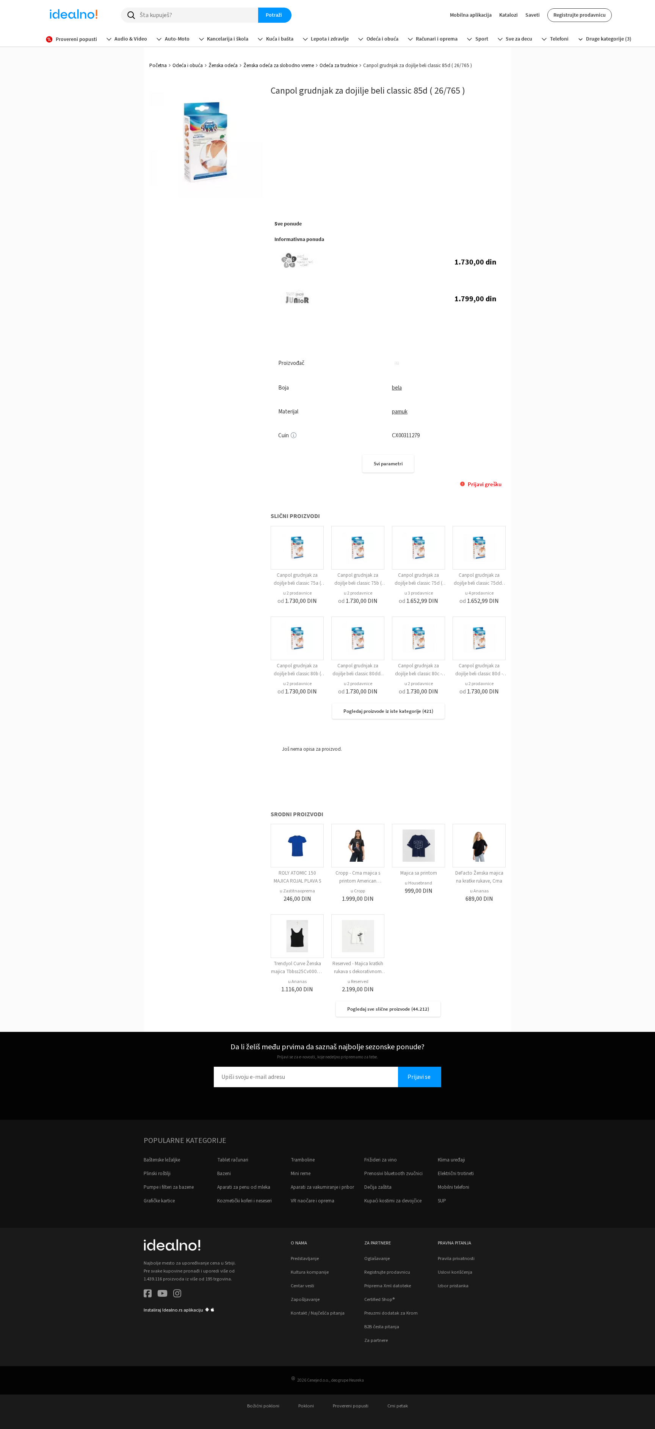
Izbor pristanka (453, 1285)
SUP (442, 1200)
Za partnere (376, 1340)
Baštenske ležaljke (162, 1160)
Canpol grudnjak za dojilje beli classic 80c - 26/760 (418, 673)
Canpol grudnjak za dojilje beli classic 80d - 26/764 (479, 673)
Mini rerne (300, 1173)
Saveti (532, 14)
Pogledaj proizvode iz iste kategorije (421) (388, 711)
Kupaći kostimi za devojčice (393, 1200)
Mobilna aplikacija (471, 14)
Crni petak (397, 1405)
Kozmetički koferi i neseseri (244, 1200)
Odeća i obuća (187, 65)
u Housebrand (418, 883)
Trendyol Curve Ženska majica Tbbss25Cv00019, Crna (297, 971)
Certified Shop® (379, 1299)
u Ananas (479, 891)
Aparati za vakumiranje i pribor (322, 1187)
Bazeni (224, 1173)
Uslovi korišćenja (455, 1272)
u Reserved (358, 981)
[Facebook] (148, 1295)
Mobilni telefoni (453, 1187)
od (297, 601)
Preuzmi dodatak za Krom (391, 1313)
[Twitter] (162, 1295)
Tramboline (303, 1160)
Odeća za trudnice (338, 65)
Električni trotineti (456, 1173)
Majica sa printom (418, 873)
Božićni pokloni (263, 1405)
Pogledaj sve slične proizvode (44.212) (388, 1009)
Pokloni (306, 1405)
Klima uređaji (451, 1160)
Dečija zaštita (378, 1187)
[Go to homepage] (73, 15)
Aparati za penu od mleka (243, 1187)
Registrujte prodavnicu (579, 14)
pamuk (399, 412)
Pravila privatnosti (456, 1258)
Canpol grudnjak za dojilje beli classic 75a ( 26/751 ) (297, 583)
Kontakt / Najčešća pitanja (318, 1313)
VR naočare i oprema (312, 1200)
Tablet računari (232, 1160)
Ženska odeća (223, 65)
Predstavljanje (305, 1258)
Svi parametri (388, 463)
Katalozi (508, 14)
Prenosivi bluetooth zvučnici (393, 1173)
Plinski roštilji (157, 1173)
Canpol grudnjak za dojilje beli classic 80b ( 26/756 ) (297, 673)
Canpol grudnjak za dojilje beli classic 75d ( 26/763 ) (418, 583)
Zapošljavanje (305, 1299)
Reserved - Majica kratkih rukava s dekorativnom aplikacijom (357, 971)
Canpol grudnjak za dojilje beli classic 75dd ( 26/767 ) (479, 583)
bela (397, 388)
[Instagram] (177, 1295)
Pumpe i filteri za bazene (169, 1187)
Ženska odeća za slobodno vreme (278, 65)
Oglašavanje (377, 1258)
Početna (158, 65)
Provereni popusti (350, 1405)
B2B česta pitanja (381, 1326)
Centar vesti (302, 1285)
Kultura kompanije (310, 1272)
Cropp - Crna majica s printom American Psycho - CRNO (357, 881)
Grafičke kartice (159, 1200)
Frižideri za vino (380, 1160)
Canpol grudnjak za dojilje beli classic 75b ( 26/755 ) (358, 583)
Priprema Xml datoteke (387, 1285)
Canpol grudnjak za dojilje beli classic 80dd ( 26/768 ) (357, 673)
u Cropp (358, 891)
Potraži (274, 14)
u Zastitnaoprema (297, 891)
